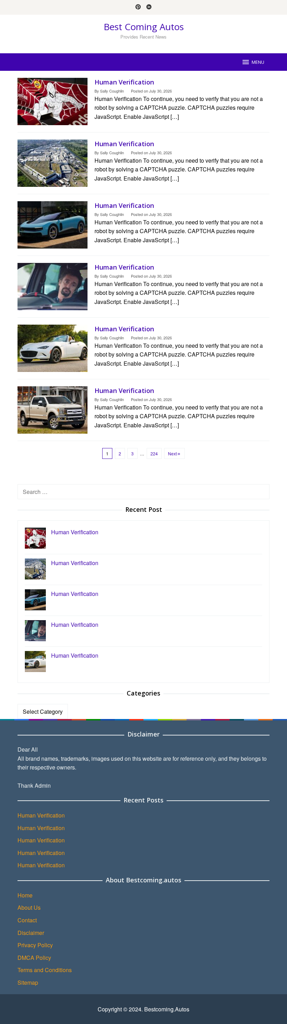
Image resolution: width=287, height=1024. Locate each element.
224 (154, 453)
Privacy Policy (35, 945)
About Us (29, 907)
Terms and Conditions (45, 970)
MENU (258, 62)
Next (172, 453)
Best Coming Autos (144, 26)
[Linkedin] (149, 7)
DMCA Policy (34, 958)
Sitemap (28, 982)
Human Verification (124, 82)
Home (25, 895)
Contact (27, 920)
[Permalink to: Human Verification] (53, 101)
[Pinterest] (138, 7)
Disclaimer (31, 933)
